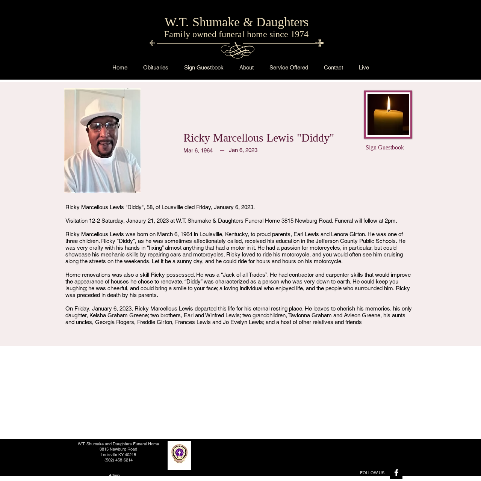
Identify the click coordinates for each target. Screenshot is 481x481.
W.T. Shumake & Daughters (237, 22)
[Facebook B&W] (396, 472)
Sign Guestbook (385, 147)
